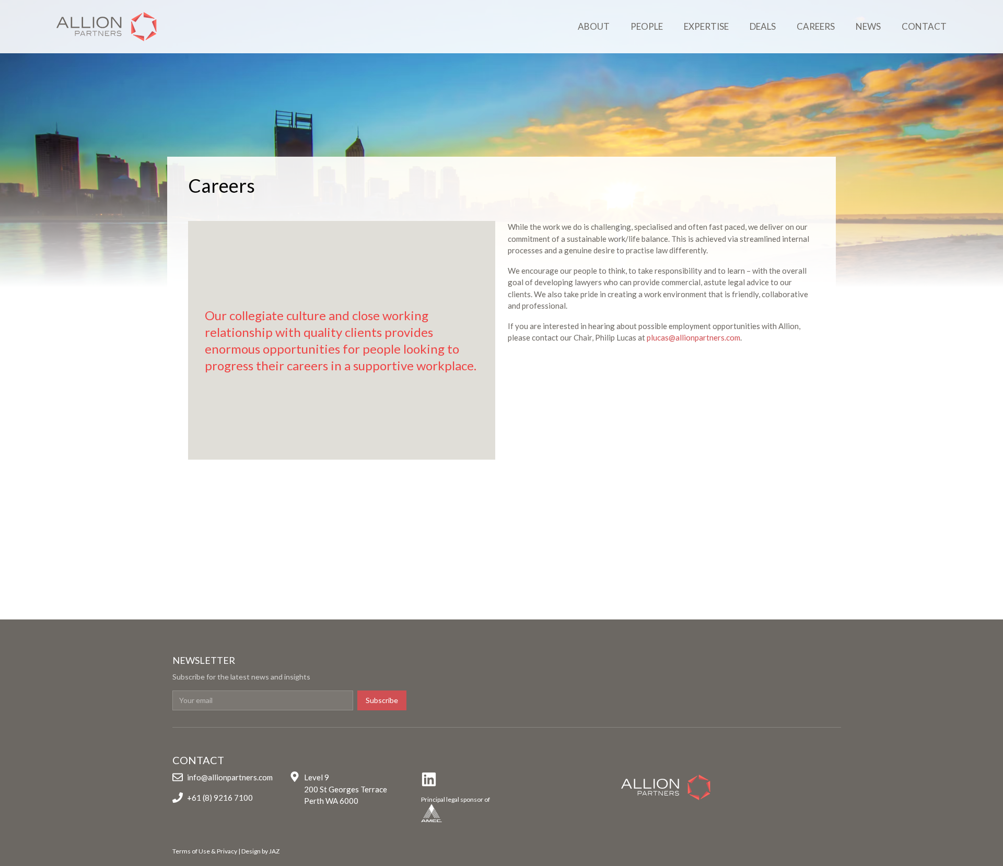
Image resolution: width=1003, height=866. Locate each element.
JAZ (274, 851)
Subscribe (382, 700)
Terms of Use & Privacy (204, 851)
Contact (924, 26)
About (594, 26)
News (868, 26)
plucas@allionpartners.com (693, 337)
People (647, 26)
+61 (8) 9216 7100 (220, 797)
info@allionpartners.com (230, 777)
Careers (816, 26)
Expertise (706, 26)
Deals (763, 26)
